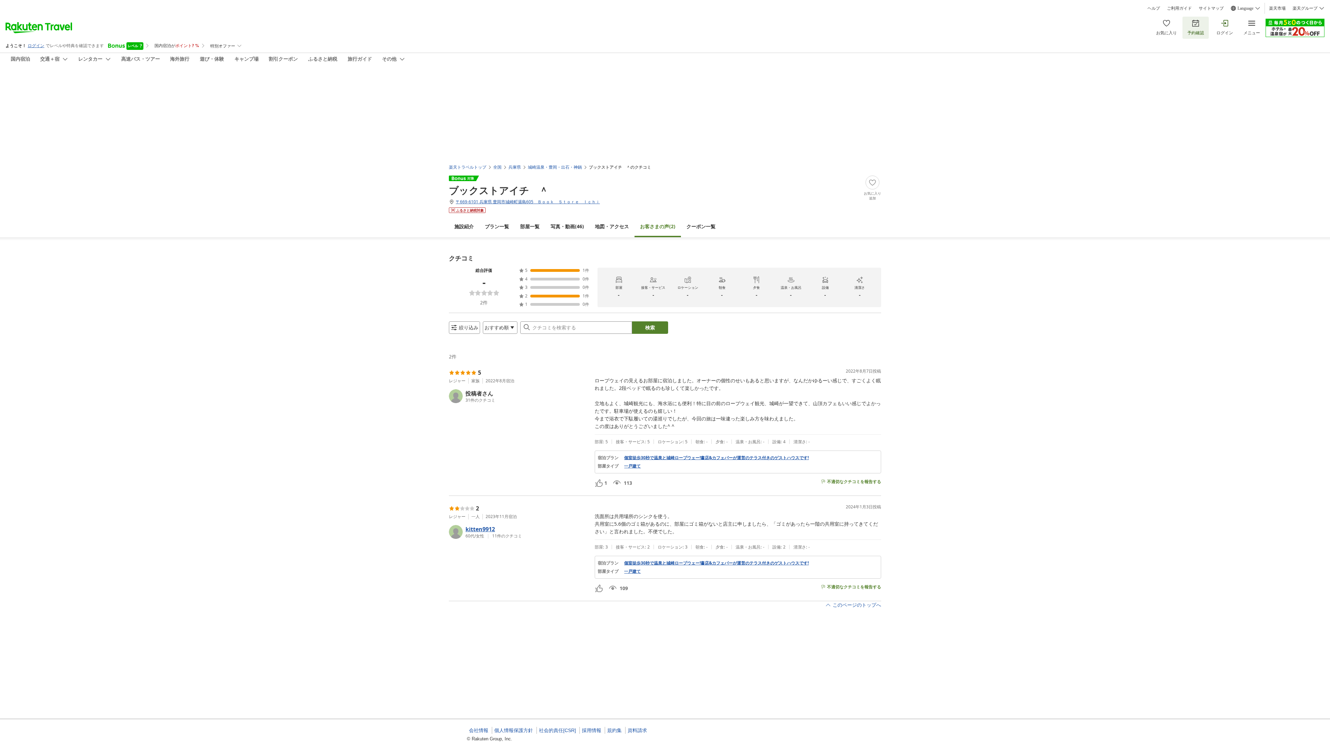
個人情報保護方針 (513, 730)
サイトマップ (1211, 8)
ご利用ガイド (1179, 8)
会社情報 (478, 730)
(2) (657, 226)
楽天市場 (1277, 8)
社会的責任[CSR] (557, 730)
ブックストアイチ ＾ (499, 190)
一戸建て (632, 466)
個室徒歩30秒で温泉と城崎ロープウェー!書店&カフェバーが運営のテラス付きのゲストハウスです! (716, 458)
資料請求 (637, 730)
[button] (519, 396)
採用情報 (591, 730)
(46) (567, 226)
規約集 (614, 730)
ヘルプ (1153, 8)
